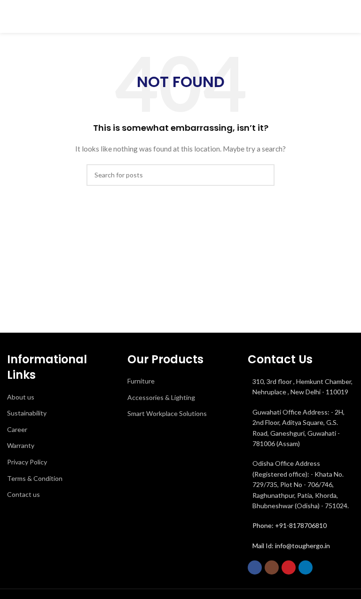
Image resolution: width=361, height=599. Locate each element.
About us (20, 397)
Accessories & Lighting (161, 397)
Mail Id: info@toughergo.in (291, 546)
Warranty (20, 445)
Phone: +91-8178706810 (289, 525)
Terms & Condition (35, 478)
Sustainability (27, 413)
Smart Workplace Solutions (167, 413)
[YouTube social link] (289, 567)
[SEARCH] (264, 175)
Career (17, 429)
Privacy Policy (27, 462)
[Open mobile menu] (350, 16)
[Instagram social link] (272, 567)
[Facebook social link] (255, 567)
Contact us (23, 494)
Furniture (141, 381)
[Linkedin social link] (305, 567)
